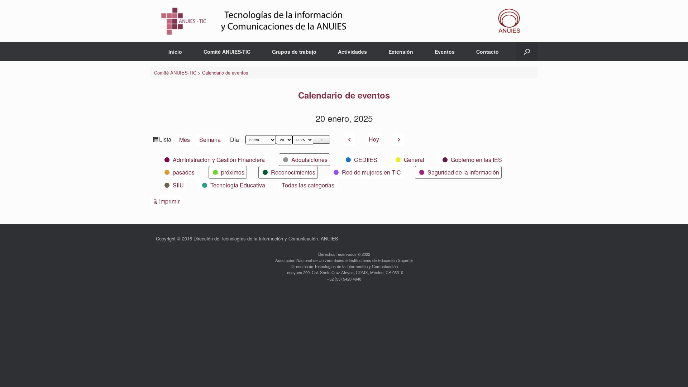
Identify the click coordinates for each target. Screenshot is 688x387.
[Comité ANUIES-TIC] (344, 21)
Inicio (175, 51)
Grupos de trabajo (294, 51)
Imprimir (170, 201)
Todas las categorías (308, 185)
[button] (527, 51)
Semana (210, 139)
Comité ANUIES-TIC (227, 51)
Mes (184, 139)
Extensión (400, 51)
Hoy (374, 139)
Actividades (352, 51)
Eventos (445, 51)
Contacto (487, 51)
